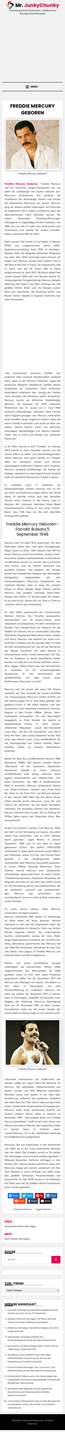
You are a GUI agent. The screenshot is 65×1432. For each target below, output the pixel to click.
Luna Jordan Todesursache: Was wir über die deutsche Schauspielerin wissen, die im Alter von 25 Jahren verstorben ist (34, 1404)
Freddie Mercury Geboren (21, 183)
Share (15, 1195)
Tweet (29, 1195)
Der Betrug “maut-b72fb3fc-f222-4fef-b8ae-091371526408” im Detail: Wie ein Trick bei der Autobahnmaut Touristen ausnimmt (30, 1358)
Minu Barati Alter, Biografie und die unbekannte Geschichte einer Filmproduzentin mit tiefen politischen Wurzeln (30, 1392)
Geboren (27, 1209)
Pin (41, 1195)
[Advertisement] (32, 49)
